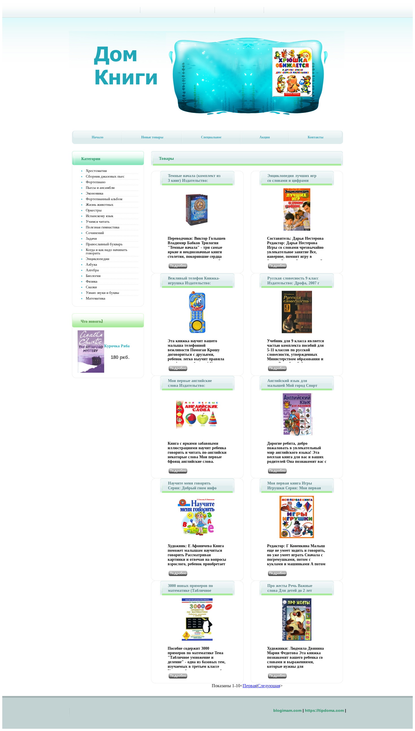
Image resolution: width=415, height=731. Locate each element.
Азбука (91, 264)
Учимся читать (98, 221)
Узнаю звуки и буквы (102, 293)
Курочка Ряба (117, 346)
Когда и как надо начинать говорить (106, 251)
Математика (95, 298)
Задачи (91, 238)
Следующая (268, 685)
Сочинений (95, 233)
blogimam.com (287, 710)
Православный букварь (104, 244)
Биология (93, 276)
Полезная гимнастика (102, 227)
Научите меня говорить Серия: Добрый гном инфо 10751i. (192, 488)
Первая (250, 685)
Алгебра (92, 270)
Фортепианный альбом (104, 199)
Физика (91, 281)
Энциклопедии (97, 259)
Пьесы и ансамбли (100, 188)
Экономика (94, 193)
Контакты (315, 137)
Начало (97, 137)
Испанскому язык (99, 216)
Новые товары (152, 137)
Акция (264, 137)
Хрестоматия (96, 171)
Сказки (91, 287)
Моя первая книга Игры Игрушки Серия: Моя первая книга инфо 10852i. (294, 488)
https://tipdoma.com (324, 710)
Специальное (211, 137)
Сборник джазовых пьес (105, 176)
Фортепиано (96, 182)
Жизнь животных (99, 204)
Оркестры (94, 210)
